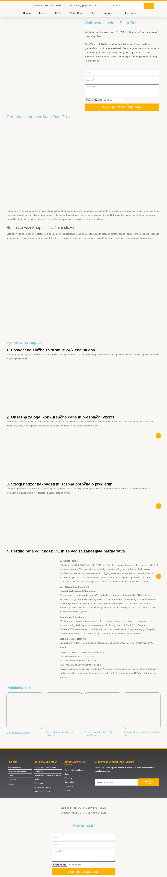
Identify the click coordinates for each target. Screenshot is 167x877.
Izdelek (43, 13)
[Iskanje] (149, 6)
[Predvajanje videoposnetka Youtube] (83, 165)
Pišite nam (76, 13)
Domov (27, 13)
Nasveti (107, 13)
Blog (93, 13)
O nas (58, 13)
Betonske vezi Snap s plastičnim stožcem (43, 227)
